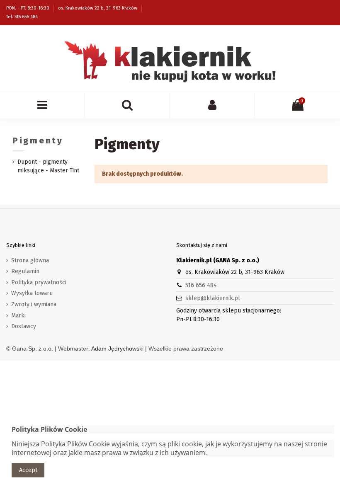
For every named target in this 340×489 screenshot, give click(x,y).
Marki (18, 315)
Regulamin (25, 271)
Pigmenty (37, 140)
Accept (28, 470)
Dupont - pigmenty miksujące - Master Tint (48, 166)
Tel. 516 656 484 (22, 16)
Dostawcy (23, 326)
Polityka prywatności (38, 282)
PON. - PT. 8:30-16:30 (28, 8)
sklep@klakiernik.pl (212, 298)
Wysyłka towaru (32, 293)
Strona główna (30, 260)
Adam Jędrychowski (117, 348)
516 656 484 (201, 285)
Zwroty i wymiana (33, 304)
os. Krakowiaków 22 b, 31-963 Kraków (98, 8)
